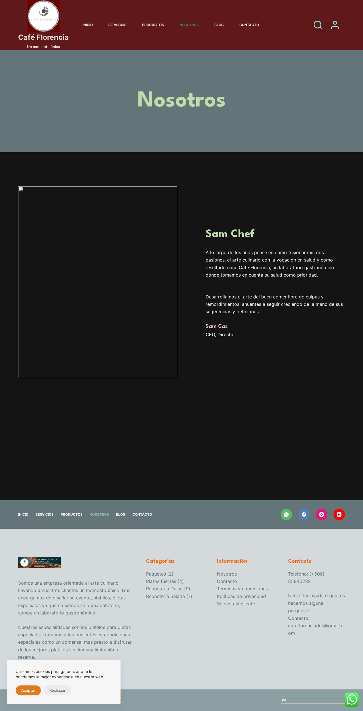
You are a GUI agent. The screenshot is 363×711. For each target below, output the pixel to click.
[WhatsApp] (286, 514)
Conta (223, 581)
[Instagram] (321, 514)
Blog (219, 25)
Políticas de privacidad (241, 596)
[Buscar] (318, 25)
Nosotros (189, 25)
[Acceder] (335, 25)
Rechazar (57, 690)
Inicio (88, 25)
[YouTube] (339, 514)
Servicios (117, 25)
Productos (153, 25)
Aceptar (28, 690)
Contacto (249, 25)
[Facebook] (304, 514)
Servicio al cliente (236, 604)
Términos (227, 588)
